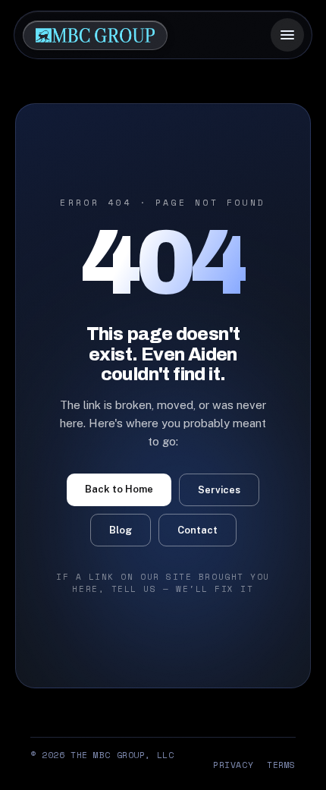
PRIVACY (233, 764)
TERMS (281, 764)
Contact (197, 530)
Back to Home (119, 489)
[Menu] (287, 35)
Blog (120, 530)
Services (219, 490)
